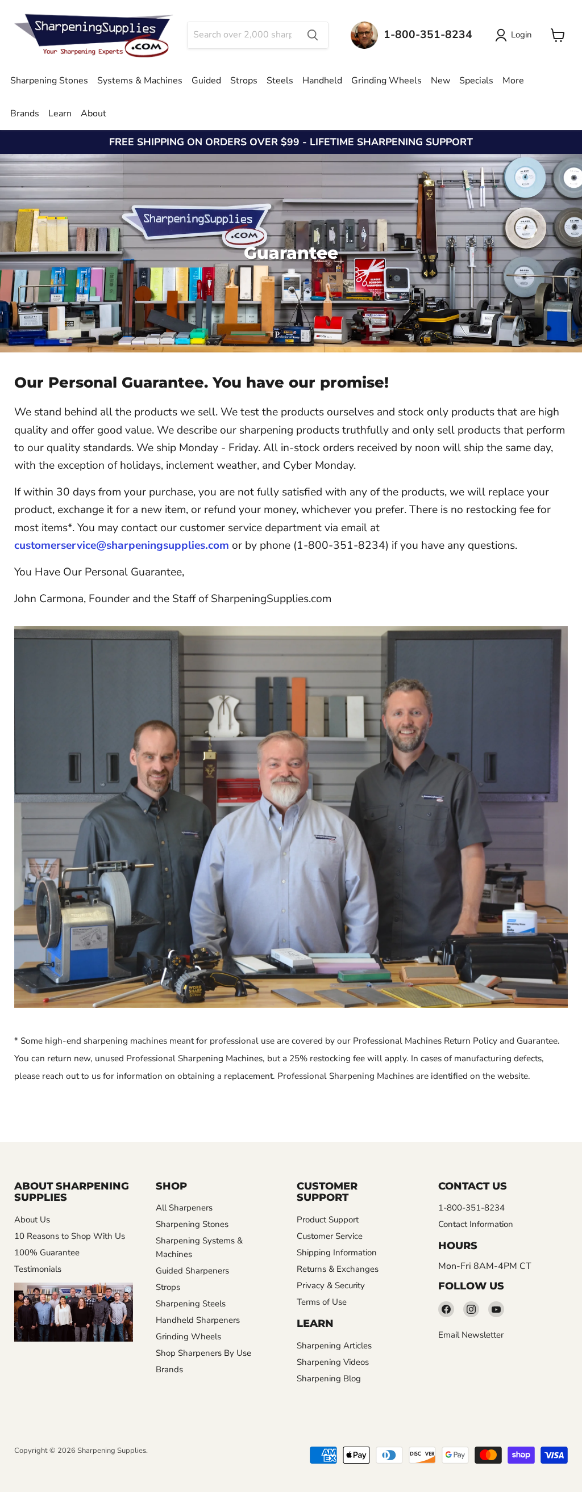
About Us (32, 1219)
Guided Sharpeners (192, 1270)
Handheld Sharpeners (198, 1320)
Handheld (322, 80)
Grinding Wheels (386, 80)
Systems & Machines (139, 80)
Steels (280, 80)
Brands (24, 113)
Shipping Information (337, 1252)
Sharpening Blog (329, 1378)
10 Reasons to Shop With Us (69, 1236)
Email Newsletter (471, 1334)
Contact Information (475, 1224)
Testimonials (37, 1269)
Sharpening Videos (333, 1362)
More (513, 80)
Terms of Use (322, 1302)
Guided (206, 80)
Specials (476, 80)
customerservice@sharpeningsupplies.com (121, 545)
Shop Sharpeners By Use (203, 1353)
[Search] (312, 35)
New (440, 80)
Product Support (328, 1219)
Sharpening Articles (334, 1345)
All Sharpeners (184, 1207)
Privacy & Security (331, 1285)
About (93, 113)
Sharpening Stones (49, 80)
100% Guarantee (47, 1252)
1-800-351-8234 (471, 1207)
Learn (60, 113)
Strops (243, 80)
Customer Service (330, 1236)
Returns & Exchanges (338, 1269)
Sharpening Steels (191, 1303)
